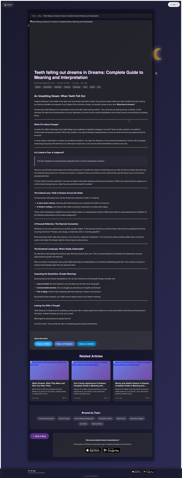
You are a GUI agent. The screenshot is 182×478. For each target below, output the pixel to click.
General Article (97, 424)
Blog (39, 16)
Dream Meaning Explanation (84, 418)
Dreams (38, 87)
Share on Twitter (43, 344)
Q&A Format (121, 418)
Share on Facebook (64, 344)
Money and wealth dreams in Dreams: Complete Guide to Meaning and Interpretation (132, 384)
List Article (83, 424)
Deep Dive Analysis (136, 418)
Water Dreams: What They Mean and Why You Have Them (48, 384)
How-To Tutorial (64, 418)
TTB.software (94, 476)
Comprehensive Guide (46, 418)
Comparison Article (105, 418)
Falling (92, 87)
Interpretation (47, 87)
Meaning (67, 87)
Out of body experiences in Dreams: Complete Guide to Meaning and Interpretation (90, 384)
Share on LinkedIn (86, 344)
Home (34, 16)
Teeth (85, 87)
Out (99, 87)
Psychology (76, 87)
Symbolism (58, 87)
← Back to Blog (39, 436)
